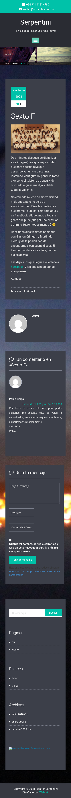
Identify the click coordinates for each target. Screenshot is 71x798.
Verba (15, 685)
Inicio (7, 63)
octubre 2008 (19, 729)
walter (17, 291)
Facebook (17, 267)
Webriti (43, 792)
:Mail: (15, 678)
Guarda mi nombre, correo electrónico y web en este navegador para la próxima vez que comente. (33, 547)
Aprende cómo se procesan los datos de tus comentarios (34, 573)
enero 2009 (18, 721)
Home (15, 649)
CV (13, 642)
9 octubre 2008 (19, 93)
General (14, 63)
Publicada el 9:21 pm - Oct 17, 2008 (42, 404)
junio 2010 (18, 714)
